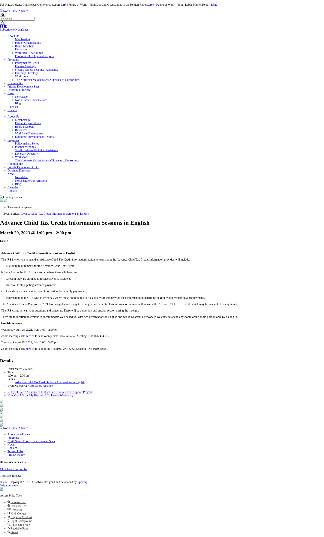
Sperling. (82, 482)
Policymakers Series (27, 62)
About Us (13, 35)
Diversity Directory (26, 73)
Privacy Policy (16, 454)
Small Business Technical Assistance (36, 69)
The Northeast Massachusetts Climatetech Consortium (47, 79)
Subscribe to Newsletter (14, 29)
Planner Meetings (25, 66)
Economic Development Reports (34, 56)
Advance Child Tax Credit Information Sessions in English (50, 382)
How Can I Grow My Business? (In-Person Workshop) (41, 395)
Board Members (24, 46)
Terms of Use (15, 451)
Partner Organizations (28, 42)
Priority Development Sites (23, 86)
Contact (12, 110)
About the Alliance (19, 434)
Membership (22, 39)
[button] (1, 489)
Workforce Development (29, 52)
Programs (13, 59)
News (11, 93)
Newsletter (21, 96)
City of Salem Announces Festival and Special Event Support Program (50, 392)
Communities (15, 83)
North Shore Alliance (40, 385)
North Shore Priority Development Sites (31, 441)
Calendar (13, 106)
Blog (18, 103)
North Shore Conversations (31, 100)
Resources (21, 49)
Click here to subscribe (13, 469)
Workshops (21, 76)
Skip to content (9, 485)
